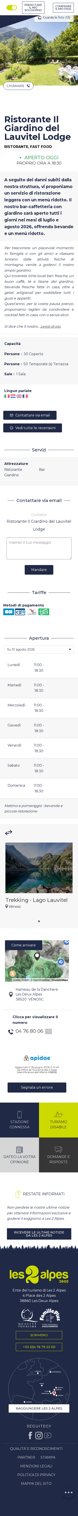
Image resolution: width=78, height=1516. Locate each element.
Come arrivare (23, 945)
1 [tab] (39, 920)
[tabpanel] (39, 878)
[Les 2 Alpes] (39, 1274)
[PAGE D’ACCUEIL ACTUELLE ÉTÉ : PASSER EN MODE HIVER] (11, 7)
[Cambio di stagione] (12, 7)
